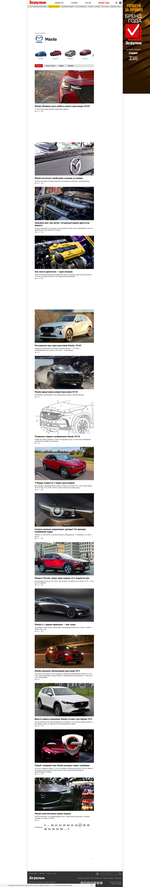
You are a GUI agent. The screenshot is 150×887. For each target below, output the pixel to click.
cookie (51, 885)
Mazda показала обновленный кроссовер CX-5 (57, 670)
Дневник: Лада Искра (118, 6)
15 (72, 825)
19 (88, 825)
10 (52, 825)
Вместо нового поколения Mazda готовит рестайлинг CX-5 (63, 719)
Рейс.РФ (114, 884)
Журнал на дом (54, 6)
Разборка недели (67, 6)
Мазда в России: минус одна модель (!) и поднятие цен (62, 578)
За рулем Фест (33, 873)
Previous (35, 55)
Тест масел (105, 6)
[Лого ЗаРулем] (37, 2)
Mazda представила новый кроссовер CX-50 (56, 391)
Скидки (97, 6)
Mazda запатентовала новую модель (53, 813)
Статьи (74, 3)
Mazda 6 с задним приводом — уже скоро (55, 624)
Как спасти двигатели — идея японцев (54, 271)
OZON (91, 878)
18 (84, 825)
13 (64, 825)
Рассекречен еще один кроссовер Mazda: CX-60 (58, 345)
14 (68, 825)
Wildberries (98, 878)
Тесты (88, 3)
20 (45, 829)
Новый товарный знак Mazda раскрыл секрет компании (62, 765)
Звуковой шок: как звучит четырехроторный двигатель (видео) (62, 224)
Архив (119, 884)
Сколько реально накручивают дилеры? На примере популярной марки (60, 530)
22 (53, 829)
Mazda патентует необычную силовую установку (59, 178)
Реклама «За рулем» (115, 882)
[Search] (120, 874)
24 (61, 829)
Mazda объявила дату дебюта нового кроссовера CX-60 (62, 106)
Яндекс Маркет (108, 878)
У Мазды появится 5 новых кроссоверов (55, 482)
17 (80, 825)
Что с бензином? (80, 6)
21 (49, 829)
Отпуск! (90, 6)
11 (56, 825)
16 (76, 825)
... (48, 825)
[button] (92, 885)
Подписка (118, 878)
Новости (59, 3)
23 (57, 829)
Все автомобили (40, 33)
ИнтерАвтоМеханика (39, 6)
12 (60, 825)
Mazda (51, 39)
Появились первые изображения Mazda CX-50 (57, 436)
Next (93, 55)
